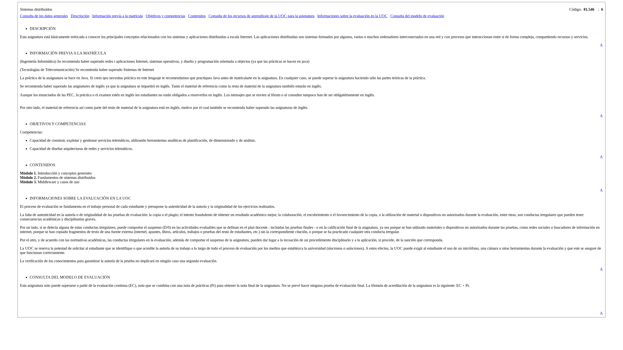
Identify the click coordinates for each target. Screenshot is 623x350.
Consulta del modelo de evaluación (417, 16)
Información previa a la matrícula (117, 16)
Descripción (80, 16)
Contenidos (197, 16)
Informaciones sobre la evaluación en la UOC (352, 16)
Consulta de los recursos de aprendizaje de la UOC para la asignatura (261, 16)
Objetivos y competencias (165, 16)
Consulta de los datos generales (44, 16)
